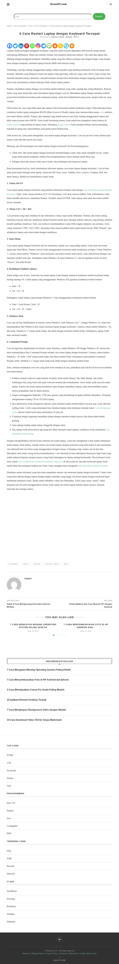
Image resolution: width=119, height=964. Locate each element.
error (102, 112)
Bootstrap (11, 906)
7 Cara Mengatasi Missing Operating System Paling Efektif (38, 670)
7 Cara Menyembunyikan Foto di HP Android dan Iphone (38, 679)
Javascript (11, 770)
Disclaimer (73, 953)
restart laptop (52, 564)
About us (26, 953)
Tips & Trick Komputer (37, 26)
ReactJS (10, 866)
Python (10, 810)
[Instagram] (37, 45)
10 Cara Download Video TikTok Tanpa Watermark (34, 720)
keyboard (13, 564)
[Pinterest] (26, 45)
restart (37, 564)
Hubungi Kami (37, 953)
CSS (9, 763)
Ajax (9, 785)
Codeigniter (12, 826)
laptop (25, 564)
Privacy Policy (51, 953)
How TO (11, 803)
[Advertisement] (59, 525)
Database (11, 921)
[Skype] (66, 45)
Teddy (28, 579)
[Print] (54, 45)
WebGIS (11, 874)
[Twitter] (15, 45)
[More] (71, 45)
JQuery (10, 778)
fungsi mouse (64, 124)
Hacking (11, 899)
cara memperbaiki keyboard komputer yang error (40, 461)
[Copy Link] (60, 45)
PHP (9, 833)
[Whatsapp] (32, 45)
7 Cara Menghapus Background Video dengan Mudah (36, 710)
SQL (9, 851)
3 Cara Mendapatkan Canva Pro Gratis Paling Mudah (35, 689)
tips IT (66, 564)
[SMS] (49, 45)
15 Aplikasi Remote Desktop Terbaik (26, 700)
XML (9, 858)
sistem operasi (13, 124)
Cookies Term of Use (88, 953)
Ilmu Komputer (20, 26)
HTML (10, 755)
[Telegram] (43, 45)
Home (9, 26)
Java (9, 818)
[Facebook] (9, 45)
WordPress (12, 891)
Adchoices (63, 953)
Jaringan (11, 914)
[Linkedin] (21, 45)
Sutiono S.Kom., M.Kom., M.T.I (65, 37)
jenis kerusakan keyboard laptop (93, 466)
